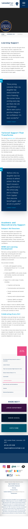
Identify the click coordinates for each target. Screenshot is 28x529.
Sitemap (14, 487)
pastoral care (11, 138)
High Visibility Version (14, 483)
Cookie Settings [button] (8, 491)
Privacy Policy (14, 489)
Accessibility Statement (14, 485)
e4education (14, 493)
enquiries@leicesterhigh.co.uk (14, 448)
